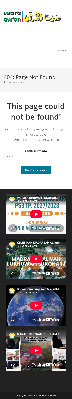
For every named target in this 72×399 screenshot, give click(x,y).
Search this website (36, 150)
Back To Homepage (36, 169)
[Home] (5, 82)
